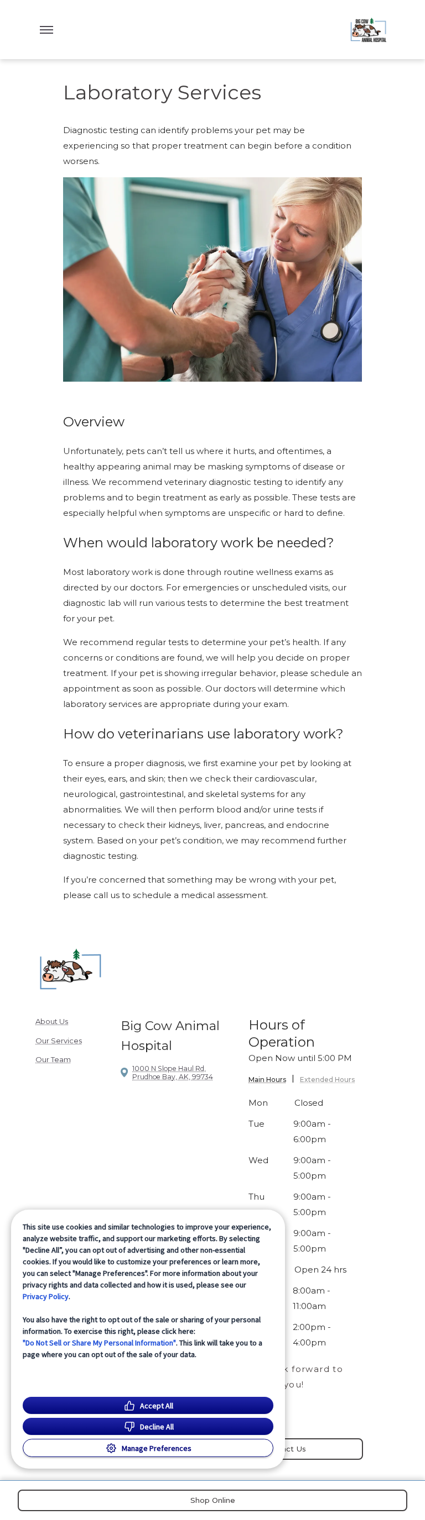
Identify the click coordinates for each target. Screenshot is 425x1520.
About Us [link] (51, 1021)
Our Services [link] (58, 1040)
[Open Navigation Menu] (46, 30)
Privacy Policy (46, 1296)
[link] (369, 29)
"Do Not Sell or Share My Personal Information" (99, 1343)
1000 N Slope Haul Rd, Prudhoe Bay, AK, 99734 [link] (172, 1072)
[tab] (271, 1081)
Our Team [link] (53, 1059)
